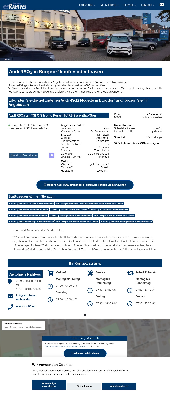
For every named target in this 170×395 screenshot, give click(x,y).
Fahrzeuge (86, 5)
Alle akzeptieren (119, 386)
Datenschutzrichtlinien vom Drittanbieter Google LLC (67, 346)
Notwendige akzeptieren (49, 384)
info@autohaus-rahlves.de (26, 297)
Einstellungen (84, 386)
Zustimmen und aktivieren (85, 353)
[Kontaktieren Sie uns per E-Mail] (162, 4)
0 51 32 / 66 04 (25, 306)
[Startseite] (14, 5)
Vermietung (108, 5)
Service (129, 5)
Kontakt (146, 5)
